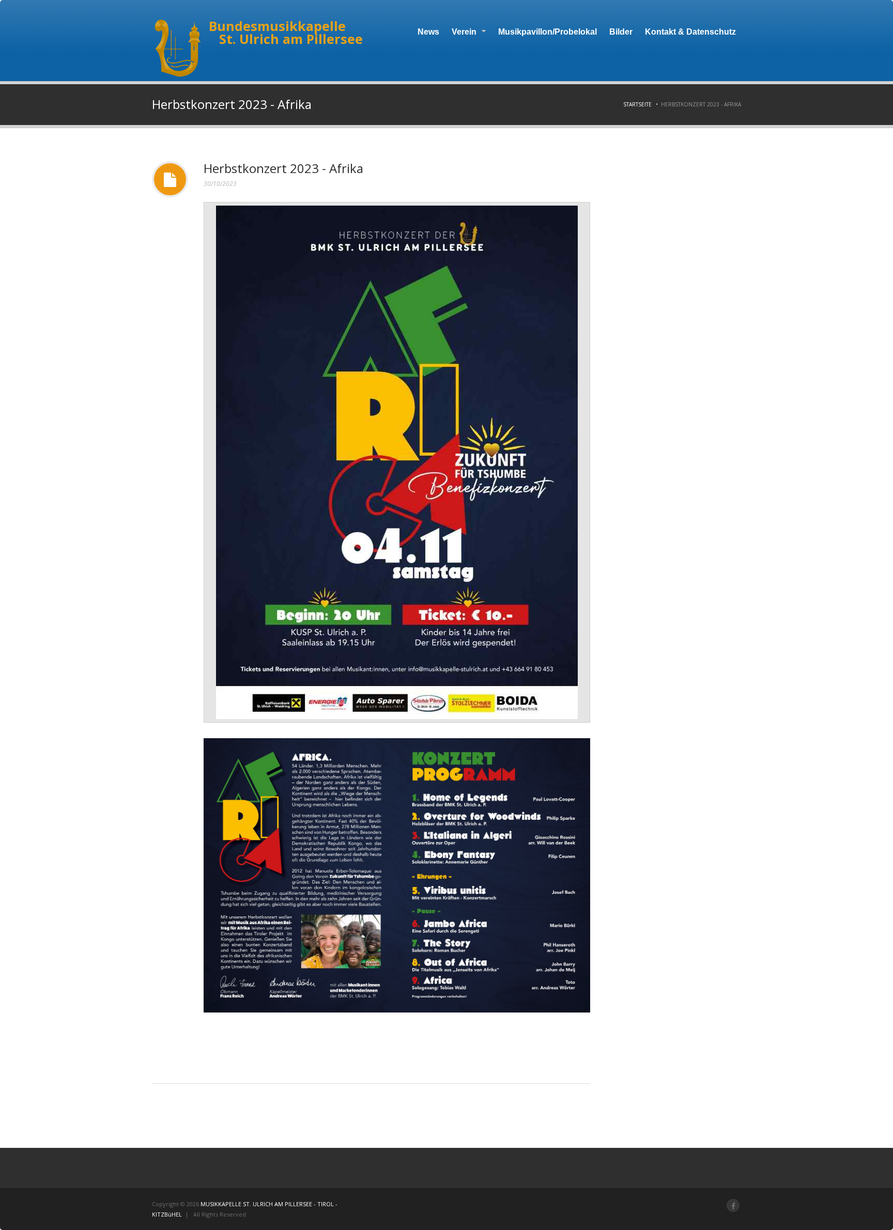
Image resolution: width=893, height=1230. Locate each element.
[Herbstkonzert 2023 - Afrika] (397, 462)
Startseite (637, 104)
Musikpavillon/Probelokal (547, 31)
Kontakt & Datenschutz (690, 31)
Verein (465, 31)
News (428, 31)
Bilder (621, 31)
